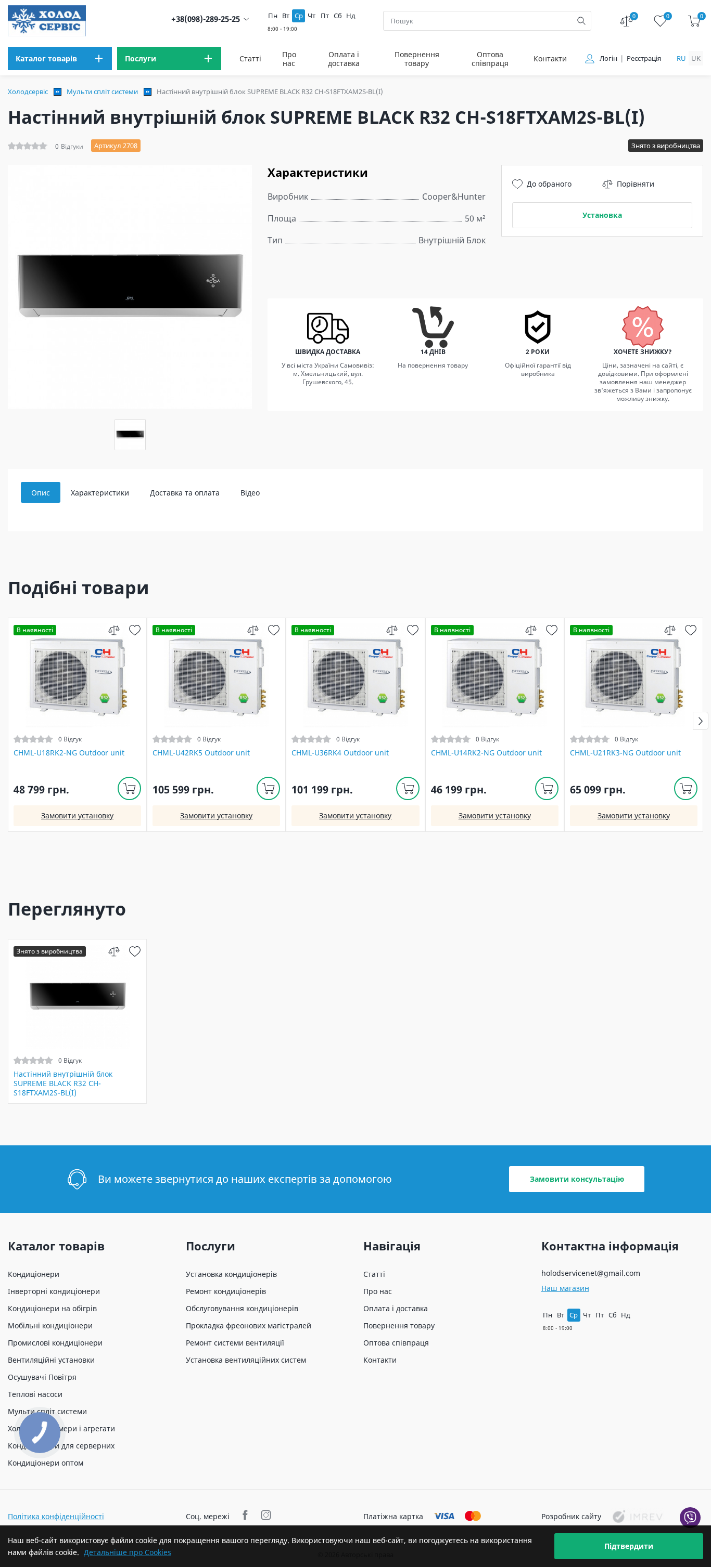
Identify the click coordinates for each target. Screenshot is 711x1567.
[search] (581, 20)
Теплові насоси (35, 1394)
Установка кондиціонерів (231, 1274)
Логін (608, 58)
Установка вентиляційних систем (246, 1360)
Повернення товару (417, 59)
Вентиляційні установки (51, 1360)
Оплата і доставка (344, 59)
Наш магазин (565, 1288)
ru (681, 58)
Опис (40, 493)
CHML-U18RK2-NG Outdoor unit (69, 753)
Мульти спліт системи (102, 91)
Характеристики (100, 493)
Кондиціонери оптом (45, 1463)
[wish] (134, 630)
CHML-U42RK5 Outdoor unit (201, 753)
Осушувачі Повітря (42, 1377)
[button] (700, 721)
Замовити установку (77, 815)
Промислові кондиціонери (55, 1343)
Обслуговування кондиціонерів (242, 1308)
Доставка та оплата (185, 493)
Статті (250, 58)
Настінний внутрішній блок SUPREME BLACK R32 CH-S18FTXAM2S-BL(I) (63, 1083)
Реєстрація (644, 58)
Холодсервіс (28, 91)
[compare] (114, 630)
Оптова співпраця (490, 59)
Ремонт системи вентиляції (235, 1343)
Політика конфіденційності (56, 1516)
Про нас (289, 59)
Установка (602, 215)
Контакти (550, 58)
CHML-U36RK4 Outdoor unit (340, 753)
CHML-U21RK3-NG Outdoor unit (625, 753)
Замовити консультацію (577, 1179)
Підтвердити (628, 1546)
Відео (250, 493)
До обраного (549, 184)
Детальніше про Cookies (127, 1552)
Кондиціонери (33, 1274)
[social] (246, 1516)
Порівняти (635, 184)
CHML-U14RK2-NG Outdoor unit (486, 753)
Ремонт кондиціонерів (226, 1291)
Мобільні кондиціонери (50, 1325)
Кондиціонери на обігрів (52, 1308)
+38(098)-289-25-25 (205, 19)
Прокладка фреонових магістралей (248, 1325)
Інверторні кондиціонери (54, 1291)
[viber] (690, 1517)
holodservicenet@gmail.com (590, 1273)
